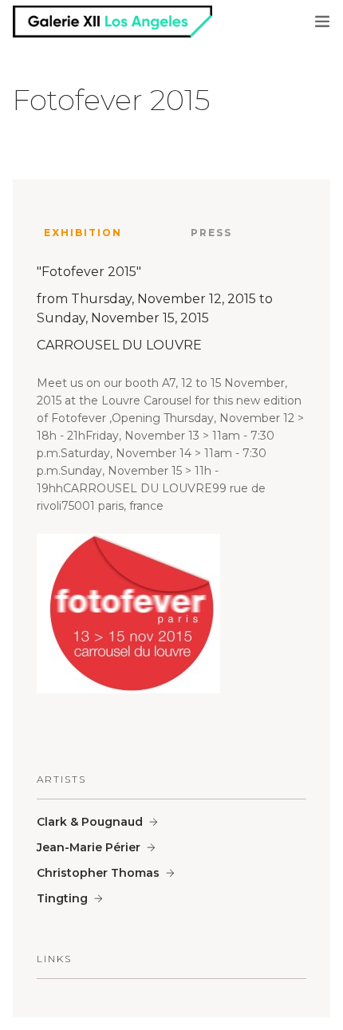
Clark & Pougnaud (90, 822)
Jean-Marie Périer (88, 847)
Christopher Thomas (98, 873)
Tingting (62, 898)
